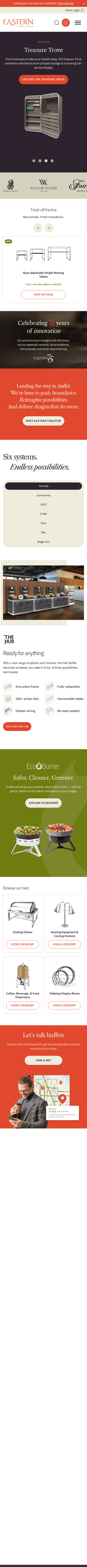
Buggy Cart (43, 541)
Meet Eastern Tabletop (43, 421)
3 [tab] (46, 160)
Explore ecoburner (43, 803)
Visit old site (66, 3)
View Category (22, 944)
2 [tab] (39, 160)
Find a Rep (43, 1060)
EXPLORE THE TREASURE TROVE (43, 79)
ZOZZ (43, 504)
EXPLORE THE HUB (17, 726)
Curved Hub (43, 495)
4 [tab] (52, 160)
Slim (43, 532)
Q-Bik (43, 513)
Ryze (43, 523)
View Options (43, 294)
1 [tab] (33, 160)
